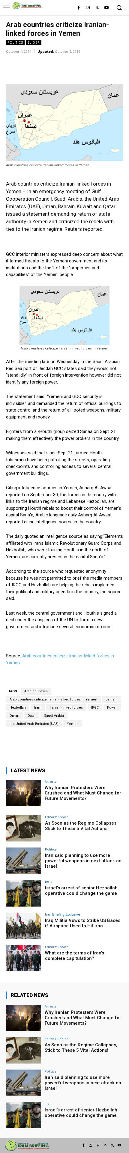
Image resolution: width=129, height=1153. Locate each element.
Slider (34, 42)
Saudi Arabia (54, 716)
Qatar (32, 716)
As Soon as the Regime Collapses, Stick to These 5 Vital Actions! (81, 825)
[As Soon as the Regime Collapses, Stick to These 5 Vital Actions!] (23, 828)
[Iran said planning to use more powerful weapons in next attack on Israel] (23, 861)
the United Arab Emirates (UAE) (34, 724)
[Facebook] (78, 8)
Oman (14, 716)
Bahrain (112, 699)
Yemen (73, 724)
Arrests (50, 781)
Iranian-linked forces (66, 708)
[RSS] (105, 1145)
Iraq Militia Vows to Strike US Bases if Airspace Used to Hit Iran (82, 923)
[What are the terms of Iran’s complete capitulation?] (23, 958)
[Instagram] (88, 8)
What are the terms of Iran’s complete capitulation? (74, 955)
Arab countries (36, 691)
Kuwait (112, 708)
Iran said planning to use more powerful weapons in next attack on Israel (83, 861)
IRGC (95, 708)
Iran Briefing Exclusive (62, 914)
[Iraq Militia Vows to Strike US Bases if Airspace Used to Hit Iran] (23, 926)
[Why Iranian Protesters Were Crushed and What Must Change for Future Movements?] (23, 793)
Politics (15, 42)
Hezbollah (18, 708)
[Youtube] (106, 8)
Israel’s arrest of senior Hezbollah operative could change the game (81, 890)
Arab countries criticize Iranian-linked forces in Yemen (53, 699)
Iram (37, 708)
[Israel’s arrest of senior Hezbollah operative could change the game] (23, 893)
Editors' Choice (57, 817)
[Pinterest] (97, 1145)
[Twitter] (97, 8)
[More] (84, 60)
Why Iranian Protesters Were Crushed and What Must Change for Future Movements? (83, 793)
